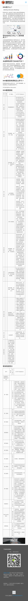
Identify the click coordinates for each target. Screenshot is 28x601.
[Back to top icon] (14, 592)
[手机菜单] (26, 2)
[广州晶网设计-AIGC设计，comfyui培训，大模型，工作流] (8, 2)
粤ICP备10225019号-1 (18, 595)
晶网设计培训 (7, 572)
